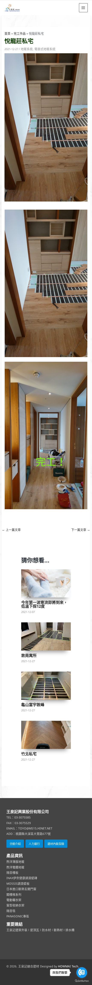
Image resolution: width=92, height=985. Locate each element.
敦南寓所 (29, 655)
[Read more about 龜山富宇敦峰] (46, 686)
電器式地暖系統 (44, 49)
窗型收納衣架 (15, 905)
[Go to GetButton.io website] (82, 980)
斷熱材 (58, 930)
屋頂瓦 (35, 930)
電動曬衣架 (13, 900)
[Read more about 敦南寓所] (46, 636)
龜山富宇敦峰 (32, 704)
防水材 (46, 930)
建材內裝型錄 (55, 844)
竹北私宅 (29, 753)
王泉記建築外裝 (17, 930)
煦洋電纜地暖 (15, 867)
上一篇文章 (11, 530)
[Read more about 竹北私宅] (46, 735)
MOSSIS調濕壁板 (18, 883)
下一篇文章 (80, 530)
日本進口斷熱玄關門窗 (21, 889)
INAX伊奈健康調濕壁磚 (21, 878)
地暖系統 (27, 49)
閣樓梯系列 (13, 894)
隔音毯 (10, 911)
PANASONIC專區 (17, 916)
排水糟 (69, 930)
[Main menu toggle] (83, 7)
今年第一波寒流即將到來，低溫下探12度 (44, 604)
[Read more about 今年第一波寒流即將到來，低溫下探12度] (46, 583)
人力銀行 (34, 844)
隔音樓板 (12, 872)
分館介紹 (15, 844)
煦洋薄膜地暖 (15, 862)
